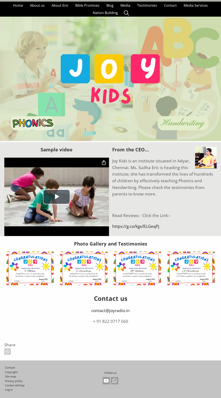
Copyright (11, 372)
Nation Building (105, 12)
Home (18, 5)
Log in (9, 390)
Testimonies (147, 5)
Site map (10, 376)
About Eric (60, 5)
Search (126, 12)
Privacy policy (13, 381)
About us (37, 5)
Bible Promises (87, 5)
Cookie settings (15, 385)
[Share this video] (103, 162)
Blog (110, 5)
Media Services (196, 5)
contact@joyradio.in (110, 310)
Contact (170, 5)
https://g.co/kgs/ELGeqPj (135, 226)
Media (125, 5)
